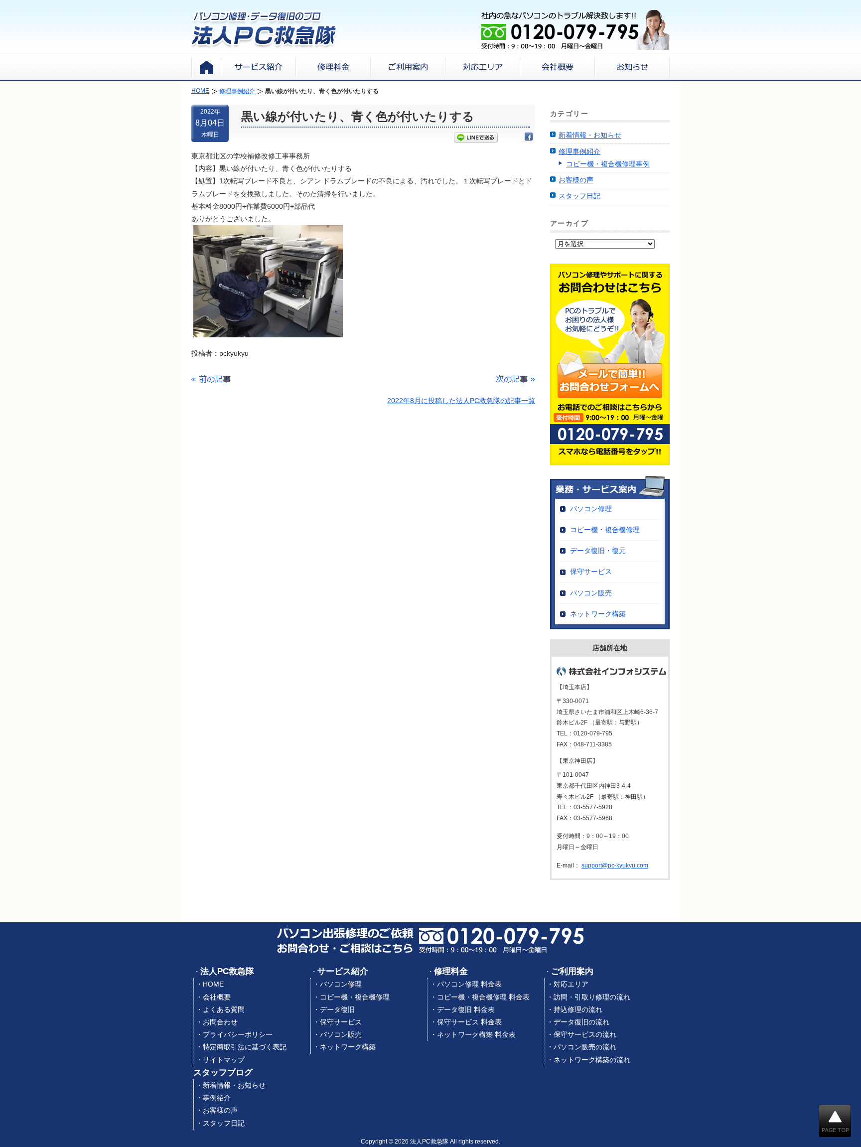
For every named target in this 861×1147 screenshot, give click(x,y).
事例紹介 (217, 1098)
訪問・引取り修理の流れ (592, 997)
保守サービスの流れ (585, 1034)
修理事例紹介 (579, 151)
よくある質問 (224, 1009)
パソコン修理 (591, 509)
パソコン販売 (591, 593)
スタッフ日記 (579, 196)
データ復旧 (337, 1009)
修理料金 (451, 971)
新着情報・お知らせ (590, 135)
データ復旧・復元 (598, 551)
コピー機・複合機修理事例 (608, 164)
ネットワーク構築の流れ (592, 1060)
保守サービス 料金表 (469, 1022)
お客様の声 (576, 180)
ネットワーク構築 (598, 614)
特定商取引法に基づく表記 (245, 1047)
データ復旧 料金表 (466, 1009)
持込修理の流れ (578, 1009)
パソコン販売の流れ (585, 1047)
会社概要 (217, 997)
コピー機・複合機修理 (605, 530)
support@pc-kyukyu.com (614, 865)
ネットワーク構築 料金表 (476, 1034)
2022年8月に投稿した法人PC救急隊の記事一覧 (461, 401)
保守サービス (591, 571)
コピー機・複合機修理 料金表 (483, 997)
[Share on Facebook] (529, 139)
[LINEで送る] (476, 139)
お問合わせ (220, 1022)
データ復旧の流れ (581, 1022)
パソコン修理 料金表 (469, 984)
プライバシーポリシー (238, 1034)
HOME (213, 984)
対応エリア (571, 984)
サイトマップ (224, 1060)
